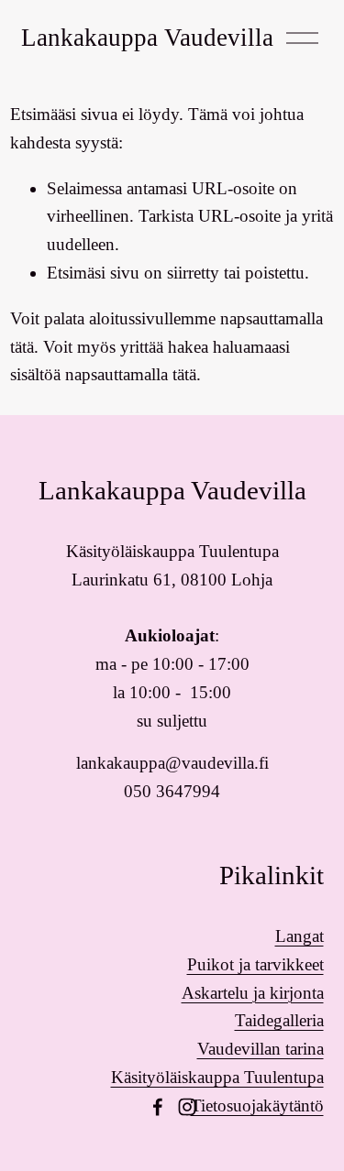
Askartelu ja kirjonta (253, 992)
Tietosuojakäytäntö (257, 1105)
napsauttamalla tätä (130, 374)
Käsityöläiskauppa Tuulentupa (217, 1077)
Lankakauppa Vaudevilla (147, 37)
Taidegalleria (279, 1020)
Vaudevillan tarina (260, 1048)
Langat (299, 936)
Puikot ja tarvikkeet (255, 964)
